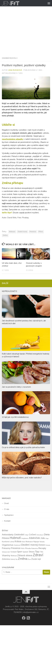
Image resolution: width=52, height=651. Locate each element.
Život (29, 559)
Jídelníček (34, 538)
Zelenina (6, 559)
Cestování (19, 534)
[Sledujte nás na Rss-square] (28, 618)
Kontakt (7, 521)
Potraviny (6, 548)
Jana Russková (15, 70)
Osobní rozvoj (9, 58)
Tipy (37, 551)
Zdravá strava (24, 555)
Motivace (12, 231)
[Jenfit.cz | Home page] (13, 3)
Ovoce (41, 545)
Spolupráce (9, 515)
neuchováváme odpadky (12, 139)
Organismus (7, 545)
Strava (31, 552)
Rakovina (34, 548)
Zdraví (38, 555)
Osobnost (17, 545)
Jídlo (42, 538)
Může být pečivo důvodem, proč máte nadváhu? (22, 477)
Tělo (41, 552)
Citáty (26, 535)
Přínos (40, 231)
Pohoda (47, 545)
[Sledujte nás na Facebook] (23, 618)
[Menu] (49, 3)
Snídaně (13, 552)
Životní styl (36, 559)
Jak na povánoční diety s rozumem (16, 387)
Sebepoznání (6, 552)
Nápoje (36, 542)
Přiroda (28, 548)
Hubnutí (15, 538)
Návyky (42, 542)
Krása (18, 541)
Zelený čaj (13, 559)
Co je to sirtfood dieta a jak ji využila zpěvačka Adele (23, 447)
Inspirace (24, 538)
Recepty (42, 548)
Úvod (6, 503)
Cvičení (32, 534)
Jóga (46, 538)
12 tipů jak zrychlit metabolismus (15, 417)
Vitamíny (6, 555)
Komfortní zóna (8, 542)
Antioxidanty (8, 534)
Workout (14, 556)
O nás (6, 509)
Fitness (5, 538)
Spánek (25, 552)
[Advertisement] (26, 27)
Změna (5, 235)
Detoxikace (39, 535)
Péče (22, 548)
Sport (19, 551)
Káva (23, 542)
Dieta (47, 534)
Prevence (33, 231)
